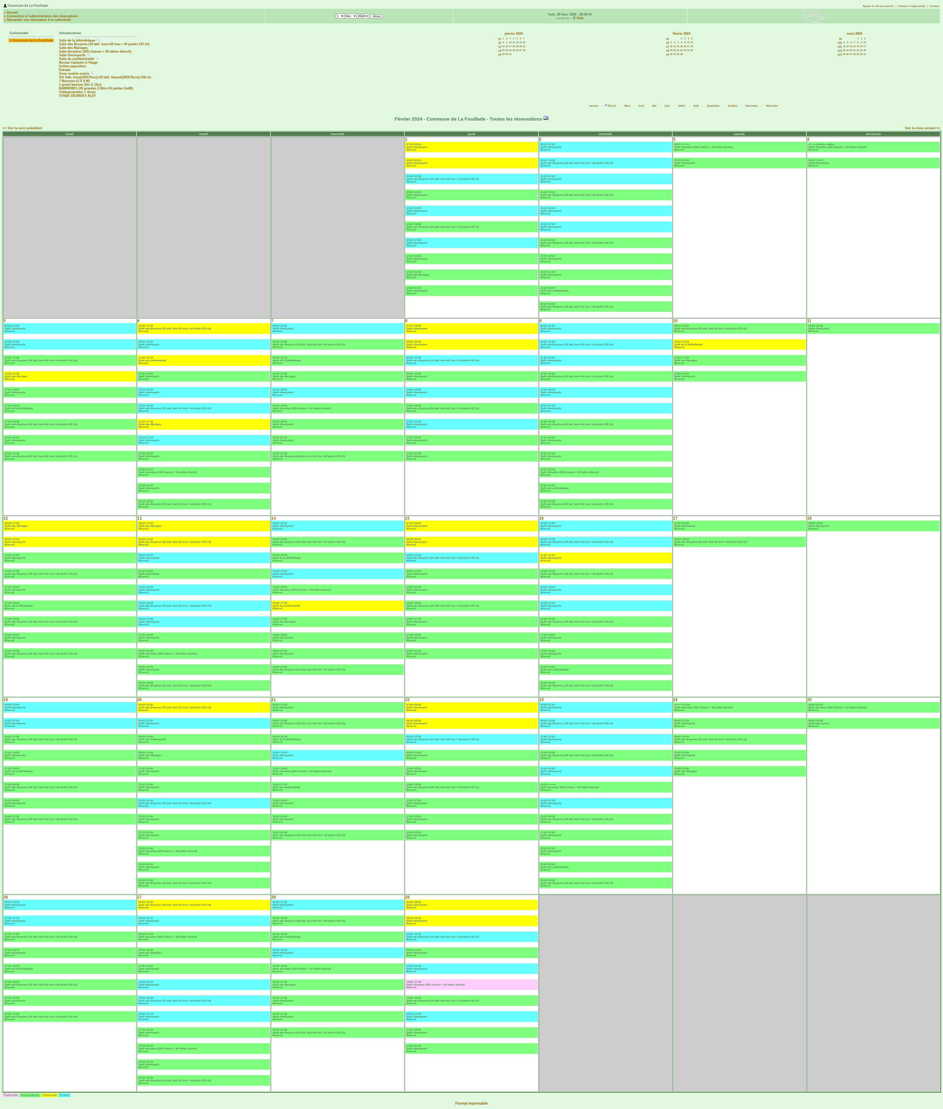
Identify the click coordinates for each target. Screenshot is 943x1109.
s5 (499, 54)
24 (510, 50)
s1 (499, 38)
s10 (839, 42)
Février (612, 105)
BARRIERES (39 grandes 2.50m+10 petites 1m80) (96, 88)
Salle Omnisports (72, 55)
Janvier (593, 105)
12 (517, 42)
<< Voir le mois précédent (22, 128)
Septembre (713, 105)
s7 (667, 46)
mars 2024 (854, 33)
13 (520, 42)
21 (524, 46)
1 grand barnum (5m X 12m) (80, 84)
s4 (499, 50)
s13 (839, 54)
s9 (667, 54)
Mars (627, 105)
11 (514, 42)
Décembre (772, 105)
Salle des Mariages (73, 48)
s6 (667, 42)
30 (507, 54)
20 (520, 46)
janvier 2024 (514, 33)
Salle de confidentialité (76, 59)
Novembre (752, 105)
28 (524, 50)
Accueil (12, 12)
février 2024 (681, 33)
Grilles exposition (72, 66)
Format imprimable (471, 1103)
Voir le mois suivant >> (922, 128)
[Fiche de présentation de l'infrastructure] (99, 40)
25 (514, 50)
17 (510, 46)
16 (507, 46)
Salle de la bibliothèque (77, 40)
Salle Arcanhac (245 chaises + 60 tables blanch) (95, 51)
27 (520, 50)
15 (503, 46)
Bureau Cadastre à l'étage (78, 62)
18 (514, 46)
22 (503, 50)
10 (510, 42)
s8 (667, 50)
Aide (580, 18)
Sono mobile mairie (74, 73)
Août (696, 105)
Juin (667, 105)
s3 (499, 46)
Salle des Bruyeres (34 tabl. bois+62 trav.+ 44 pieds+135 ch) (104, 44)
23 (507, 50)
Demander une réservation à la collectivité (39, 20)
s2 (499, 42)
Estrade (64, 70)
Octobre (732, 105)
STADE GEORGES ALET (77, 95)
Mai (654, 105)
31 (510, 54)
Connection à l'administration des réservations (42, 16)
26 (517, 50)
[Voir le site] (813, 16)
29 (503, 54)
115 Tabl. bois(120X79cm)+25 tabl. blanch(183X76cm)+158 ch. (105, 77)
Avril (641, 105)
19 (517, 46)
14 (524, 42)
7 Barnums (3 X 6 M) (75, 81)
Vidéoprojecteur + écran (77, 92)
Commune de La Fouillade (33, 40)
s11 (840, 46)
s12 (839, 50)
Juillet (681, 105)
